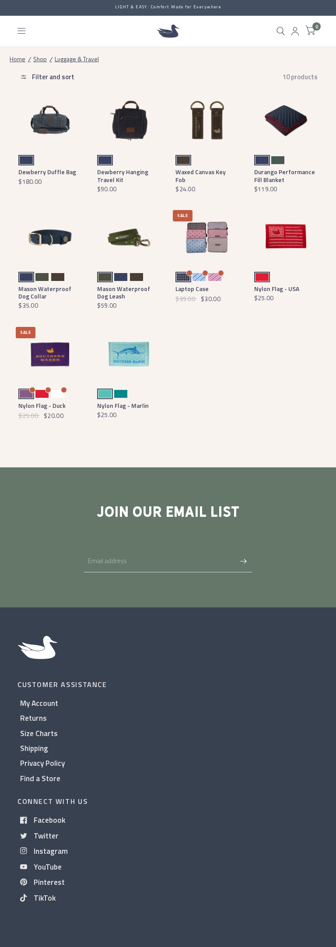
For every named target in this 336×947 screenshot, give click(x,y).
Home (17, 58)
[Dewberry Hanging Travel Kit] (129, 120)
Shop (40, 58)
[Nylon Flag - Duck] (50, 354)
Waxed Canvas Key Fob (200, 175)
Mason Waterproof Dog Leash (123, 292)
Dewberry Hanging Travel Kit (122, 175)
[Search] (280, 31)
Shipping (34, 748)
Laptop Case (192, 288)
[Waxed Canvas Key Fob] (207, 120)
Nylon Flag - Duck (42, 405)
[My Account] (295, 31)
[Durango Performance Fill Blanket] (286, 120)
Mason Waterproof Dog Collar (44, 292)
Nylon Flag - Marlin (123, 405)
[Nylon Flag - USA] (286, 237)
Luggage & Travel (77, 58)
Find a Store (40, 778)
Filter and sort (52, 77)
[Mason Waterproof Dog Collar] (50, 237)
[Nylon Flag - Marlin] (129, 354)
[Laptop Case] (207, 237)
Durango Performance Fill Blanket (284, 175)
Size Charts (39, 733)
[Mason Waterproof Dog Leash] (129, 237)
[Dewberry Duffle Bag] (50, 120)
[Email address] (243, 561)
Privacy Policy (42, 763)
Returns (33, 718)
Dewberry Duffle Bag (47, 171)
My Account (39, 703)
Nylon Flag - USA (276, 288)
